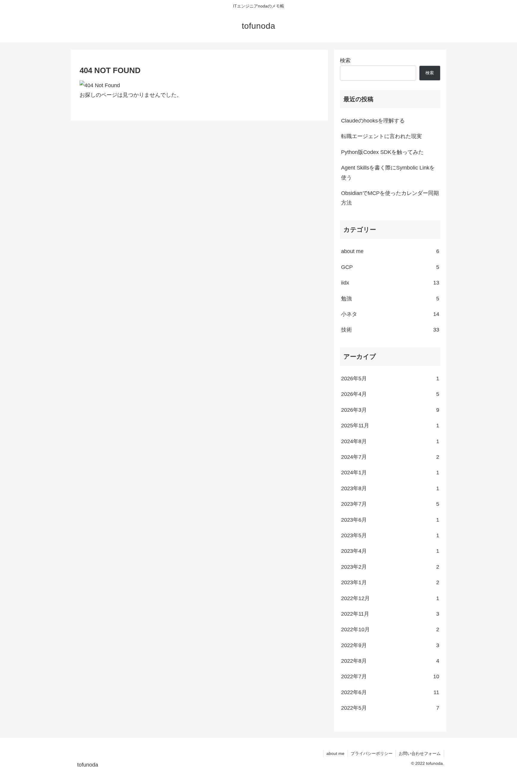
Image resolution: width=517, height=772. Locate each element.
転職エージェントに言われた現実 (381, 136)
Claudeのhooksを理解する (373, 121)
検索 (345, 60)
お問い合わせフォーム (420, 753)
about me (335, 753)
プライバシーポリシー (372, 753)
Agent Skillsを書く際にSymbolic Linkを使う (388, 172)
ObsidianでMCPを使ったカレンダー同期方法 (390, 198)
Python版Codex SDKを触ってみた (382, 152)
